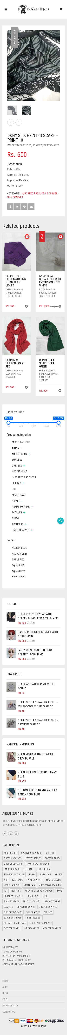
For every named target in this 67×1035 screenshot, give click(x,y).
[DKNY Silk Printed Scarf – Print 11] (18, 122)
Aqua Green (19, 571)
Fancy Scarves (47, 370)
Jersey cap (45, 874)
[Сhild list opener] (21, 448)
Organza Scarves (13, 896)
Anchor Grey (19, 553)
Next (58, 62)
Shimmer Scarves (48, 907)
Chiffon (50, 853)
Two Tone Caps (12, 928)
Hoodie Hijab (19, 471)
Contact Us (8, 1011)
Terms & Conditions (12, 951)
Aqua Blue (18, 565)
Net (5, 890)
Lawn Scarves (34, 880)
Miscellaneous (21, 442)
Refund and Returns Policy (16, 960)
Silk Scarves (51, 145)
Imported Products (19, 145)
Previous (9, 62)
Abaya (15, 448)
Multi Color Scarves (50, 885)
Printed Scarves (31, 901)
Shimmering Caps (26, 907)
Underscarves (20, 530)
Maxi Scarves (13, 374)
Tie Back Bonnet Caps (15, 923)
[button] (26, 307)
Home (5, 980)
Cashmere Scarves (31, 853)
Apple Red (18, 559)
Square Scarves (48, 293)
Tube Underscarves (40, 923)
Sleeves (48, 912)
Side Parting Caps (13, 912)
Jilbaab (16, 483)
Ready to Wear (21, 506)
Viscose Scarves (52, 928)
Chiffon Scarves (14, 289)
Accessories (19, 454)
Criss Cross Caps (13, 863)
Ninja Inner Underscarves (38, 890)
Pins (45, 896)
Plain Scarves (11, 901)
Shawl (16, 518)
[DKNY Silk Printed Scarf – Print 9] (10, 122)
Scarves (38, 145)
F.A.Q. (5, 999)
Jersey (31, 874)
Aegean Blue (19, 547)
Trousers (17, 524)
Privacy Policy (10, 947)
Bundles (17, 459)
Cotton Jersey (33, 858)
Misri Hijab (18, 494)
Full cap (28, 869)
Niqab (8, 293)
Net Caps (16, 890)
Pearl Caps (33, 896)
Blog (5, 993)
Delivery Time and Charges (16, 956)
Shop (5, 986)
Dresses (17, 465)
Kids (14, 489)
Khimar (58, 874)
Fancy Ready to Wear (38, 863)
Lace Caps (17, 880)
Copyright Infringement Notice (18, 964)
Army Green (19, 577)
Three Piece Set (14, 296)
